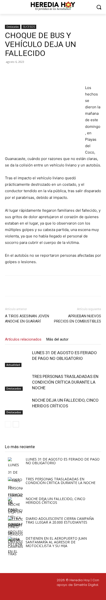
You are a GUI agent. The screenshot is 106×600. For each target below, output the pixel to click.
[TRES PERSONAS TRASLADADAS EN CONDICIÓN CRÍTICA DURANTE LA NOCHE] (17, 382)
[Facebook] (25, 73)
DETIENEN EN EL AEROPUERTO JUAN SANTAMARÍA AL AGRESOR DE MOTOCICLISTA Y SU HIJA (56, 542)
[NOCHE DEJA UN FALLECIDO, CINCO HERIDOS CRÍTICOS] (17, 406)
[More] (71, 73)
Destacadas (12, 26)
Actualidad (13, 365)
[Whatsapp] (84, 593)
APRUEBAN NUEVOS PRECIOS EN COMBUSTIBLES (77, 318)
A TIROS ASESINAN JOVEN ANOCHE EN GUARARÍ (27, 318)
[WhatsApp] (59, 73)
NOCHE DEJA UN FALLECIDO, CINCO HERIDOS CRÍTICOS (55, 500)
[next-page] (16, 424)
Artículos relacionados (23, 339)
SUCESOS (29, 26)
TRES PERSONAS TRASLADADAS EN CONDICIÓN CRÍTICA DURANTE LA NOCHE (65, 382)
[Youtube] (72, 593)
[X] (37, 73)
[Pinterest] (48, 73)
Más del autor (57, 339)
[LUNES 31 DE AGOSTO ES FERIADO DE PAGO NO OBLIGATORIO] (17, 358)
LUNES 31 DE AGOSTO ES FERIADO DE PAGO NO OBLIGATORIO (63, 461)
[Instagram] (49, 593)
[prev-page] (8, 424)
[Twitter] (61, 593)
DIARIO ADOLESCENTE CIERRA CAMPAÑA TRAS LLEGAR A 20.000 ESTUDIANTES (60, 520)
